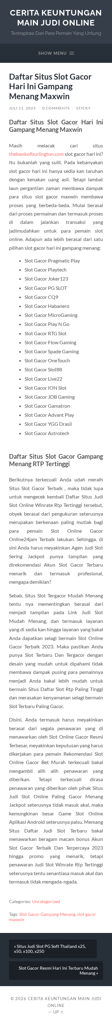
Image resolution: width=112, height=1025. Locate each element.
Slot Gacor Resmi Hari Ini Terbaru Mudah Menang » (58, 971)
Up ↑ (58, 1011)
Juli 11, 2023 (22, 108)
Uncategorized (46, 901)
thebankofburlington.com (36, 154)
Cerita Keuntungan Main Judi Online (56, 17)
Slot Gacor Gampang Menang (47, 914)
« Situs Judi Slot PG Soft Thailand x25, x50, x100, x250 (50, 949)
